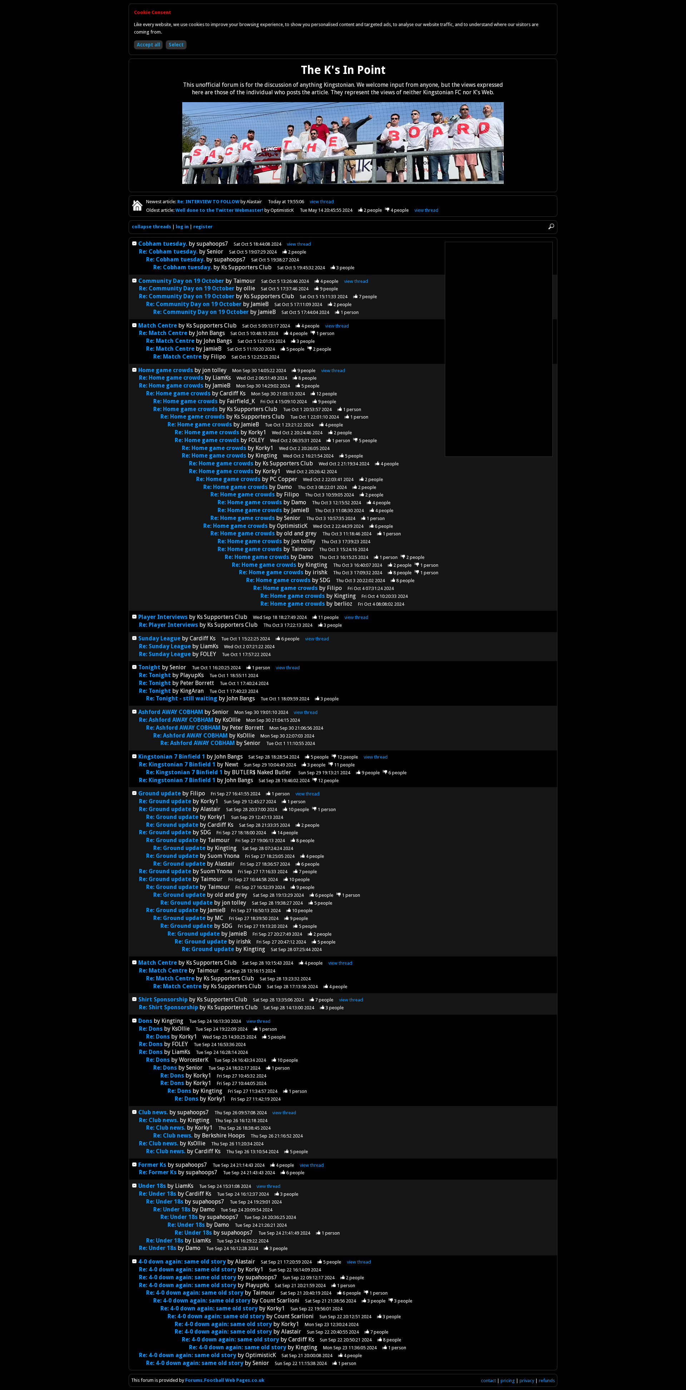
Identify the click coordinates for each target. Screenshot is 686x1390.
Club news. (153, 1112)
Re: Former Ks (158, 1172)
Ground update (159, 793)
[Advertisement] (498, 349)
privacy (527, 1380)
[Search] (551, 227)
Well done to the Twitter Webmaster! (219, 210)
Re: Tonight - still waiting (181, 698)
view (322, 201)
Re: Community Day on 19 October (186, 288)
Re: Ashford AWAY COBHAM (176, 719)
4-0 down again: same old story (182, 1261)
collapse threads (151, 226)
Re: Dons (151, 1028)
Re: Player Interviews (168, 624)
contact (488, 1380)
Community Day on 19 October (181, 281)
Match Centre (158, 325)
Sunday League (159, 638)
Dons (145, 1021)
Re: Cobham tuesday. (168, 251)
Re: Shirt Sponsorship (168, 1007)
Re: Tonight (155, 675)
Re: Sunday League (165, 646)
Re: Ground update (165, 801)
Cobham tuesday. (162, 243)
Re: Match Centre (164, 333)
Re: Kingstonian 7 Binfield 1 (177, 764)
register (203, 226)
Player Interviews (163, 617)
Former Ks (152, 1164)
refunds (547, 1380)
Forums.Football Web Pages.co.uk (224, 1380)
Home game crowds (165, 370)
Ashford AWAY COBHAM (170, 712)
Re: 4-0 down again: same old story (187, 1269)
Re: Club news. (158, 1120)
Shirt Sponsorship (163, 999)
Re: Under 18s (157, 1193)
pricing (508, 1380)
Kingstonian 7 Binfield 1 (171, 756)
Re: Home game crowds (171, 377)
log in (182, 226)
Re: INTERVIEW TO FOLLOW (208, 201)
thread (299, 244)
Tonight (149, 667)
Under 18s (152, 1185)
